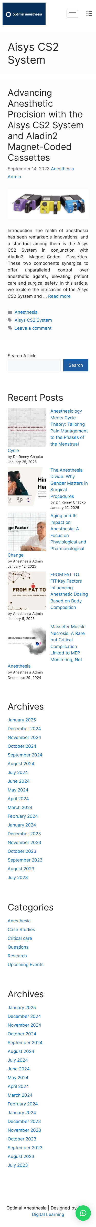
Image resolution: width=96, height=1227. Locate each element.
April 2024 (18, 798)
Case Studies (21, 929)
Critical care (20, 938)
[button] (83, 1213)
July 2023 (18, 877)
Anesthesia (26, 312)
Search (76, 365)
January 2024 (22, 825)
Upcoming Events (26, 964)
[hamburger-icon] (72, 14)
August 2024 (21, 763)
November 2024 (24, 737)
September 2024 (25, 754)
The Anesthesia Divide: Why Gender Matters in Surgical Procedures (69, 483)
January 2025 (22, 719)
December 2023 (24, 833)
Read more (59, 296)
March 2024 (20, 807)
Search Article (22, 355)
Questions (18, 947)
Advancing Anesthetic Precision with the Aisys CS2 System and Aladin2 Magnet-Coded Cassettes (46, 125)
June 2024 (19, 781)
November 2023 (24, 842)
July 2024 (18, 772)
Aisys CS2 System (33, 320)
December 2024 (24, 728)
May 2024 (18, 790)
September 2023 (25, 860)
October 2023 (22, 851)
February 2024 (23, 816)
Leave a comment (33, 328)
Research (17, 955)
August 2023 (21, 868)
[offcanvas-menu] (89, 14)
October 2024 (22, 746)
